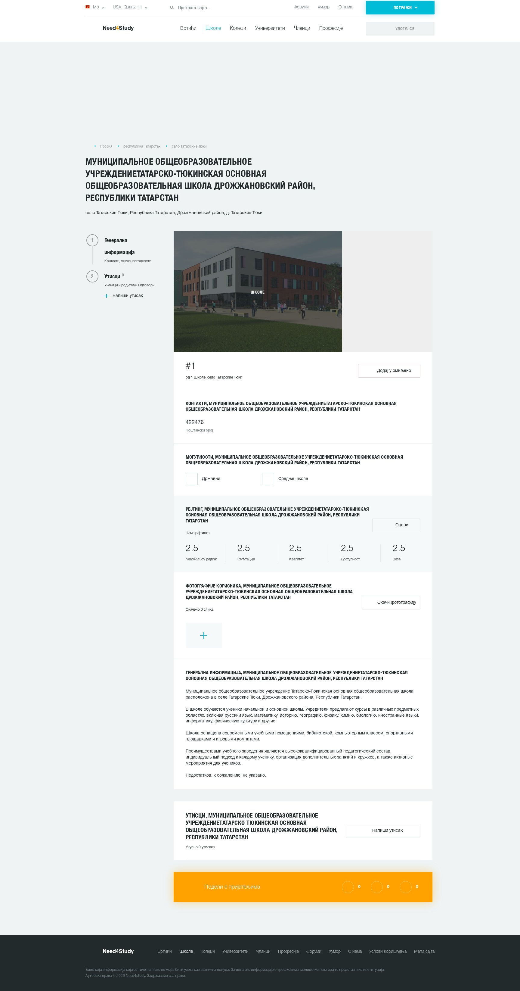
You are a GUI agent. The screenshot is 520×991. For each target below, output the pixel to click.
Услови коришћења (388, 952)
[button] (400, 7)
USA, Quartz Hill (127, 7)
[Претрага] (172, 7)
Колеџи (238, 28)
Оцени (401, 525)
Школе (213, 28)
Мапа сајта (424, 952)
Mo (96, 7)
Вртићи (188, 28)
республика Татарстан (142, 146)
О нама (345, 7)
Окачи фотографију (396, 603)
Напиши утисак (128, 296)
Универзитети (270, 28)
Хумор (324, 7)
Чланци (302, 28)
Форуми (301, 7)
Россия (106, 146)
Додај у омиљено (394, 371)
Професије (331, 28)
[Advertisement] (260, 96)
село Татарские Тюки (189, 146)
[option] (204, 635)
